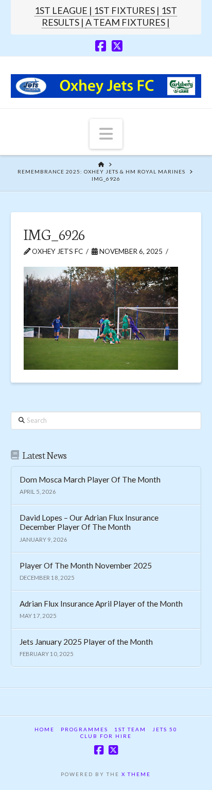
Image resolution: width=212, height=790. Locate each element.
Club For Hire (106, 736)
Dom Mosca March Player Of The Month (90, 479)
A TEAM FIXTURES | (127, 22)
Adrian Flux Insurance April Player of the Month (101, 603)
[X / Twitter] (117, 46)
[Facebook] (100, 46)
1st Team (130, 729)
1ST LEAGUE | (64, 10)
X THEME (136, 774)
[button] (106, 134)
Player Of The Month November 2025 (86, 565)
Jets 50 (165, 729)
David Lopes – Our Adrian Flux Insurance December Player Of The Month (89, 522)
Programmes (84, 729)
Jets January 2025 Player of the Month (86, 641)
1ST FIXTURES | (127, 10)
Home (44, 729)
